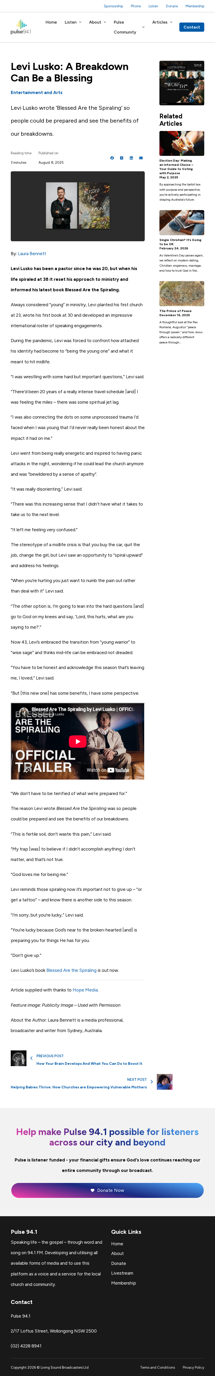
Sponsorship (113, 6)
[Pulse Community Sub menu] (143, 27)
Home (51, 22)
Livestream (122, 1273)
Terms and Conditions (157, 1367)
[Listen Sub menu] (80, 22)
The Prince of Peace (175, 311)
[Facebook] (112, 158)
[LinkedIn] (131, 158)
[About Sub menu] (105, 22)
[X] (122, 158)
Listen (153, 6)
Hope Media (85, 990)
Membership (195, 6)
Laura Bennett (32, 253)
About (95, 22)
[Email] (141, 158)
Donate (172, 6)
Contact (192, 27)
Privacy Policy (193, 1367)
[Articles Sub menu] (171, 22)
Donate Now (110, 1190)
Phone (136, 6)
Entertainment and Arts (36, 92)
